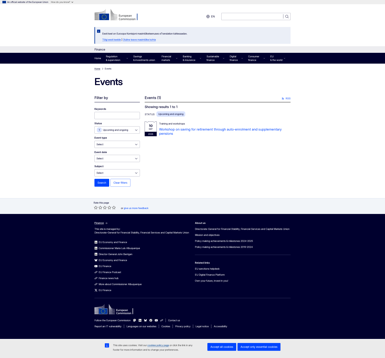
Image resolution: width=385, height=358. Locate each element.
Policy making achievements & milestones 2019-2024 (224, 246)
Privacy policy (183, 326)
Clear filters (120, 182)
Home (97, 58)
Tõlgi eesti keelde (111, 39)
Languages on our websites (141, 326)
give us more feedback (136, 208)
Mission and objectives (207, 234)
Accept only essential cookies (258, 346)
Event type (100, 137)
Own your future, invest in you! (211, 280)
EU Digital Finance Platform (210, 274)
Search (101, 182)
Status (98, 123)
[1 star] (96, 207)
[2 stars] (98, 207)
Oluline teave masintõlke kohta (139, 39)
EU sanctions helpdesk (207, 268)
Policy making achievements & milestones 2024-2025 (224, 240)
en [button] (213, 16)
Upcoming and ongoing (115, 129)
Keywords (100, 108)
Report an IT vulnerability (108, 326)
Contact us (174, 320)
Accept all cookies (221, 346)
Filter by (101, 98)
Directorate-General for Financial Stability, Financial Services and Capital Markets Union (242, 228)
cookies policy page (158, 345)
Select (99, 144)
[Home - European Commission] (118, 15)
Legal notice (202, 326)
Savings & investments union (144, 58)
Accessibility (220, 326)
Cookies (165, 326)
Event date (100, 152)
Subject (98, 166)
